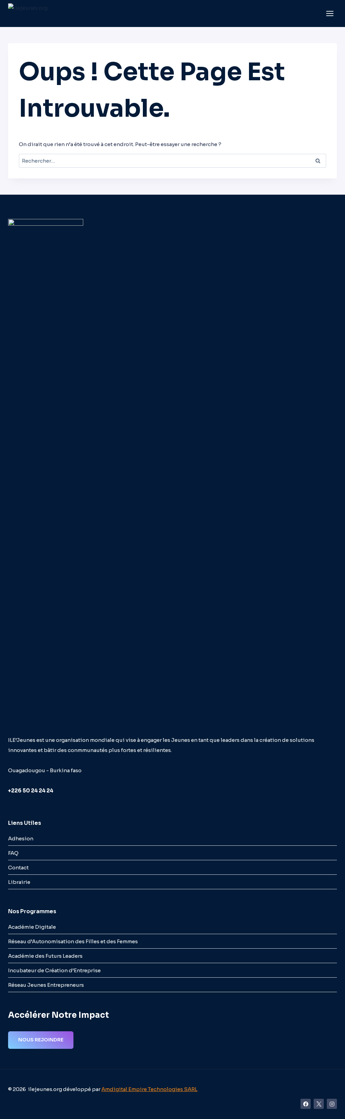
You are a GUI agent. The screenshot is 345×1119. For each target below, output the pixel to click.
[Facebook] (306, 1104)
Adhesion (20, 838)
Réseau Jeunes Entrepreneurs (46, 985)
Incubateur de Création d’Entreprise (54, 970)
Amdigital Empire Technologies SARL (149, 1089)
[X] (319, 1104)
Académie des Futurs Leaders (45, 956)
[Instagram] (332, 1104)
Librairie (19, 882)
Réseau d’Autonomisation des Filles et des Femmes (73, 941)
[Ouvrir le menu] (329, 13)
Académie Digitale (32, 927)
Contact (18, 867)
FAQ (13, 853)
